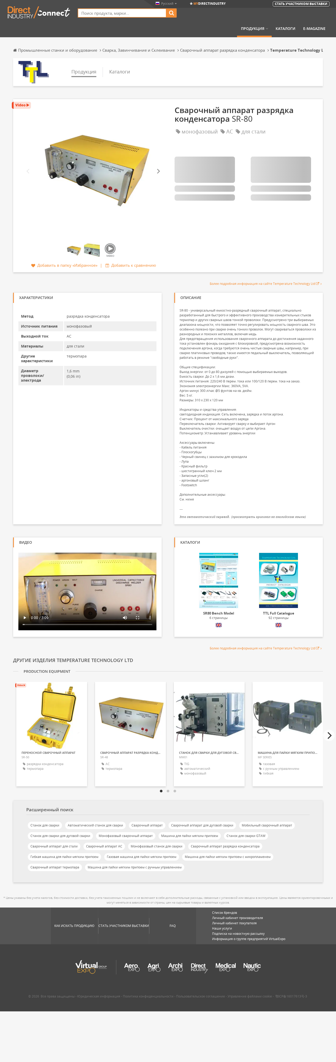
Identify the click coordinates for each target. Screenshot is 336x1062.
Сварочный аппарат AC (104, 846)
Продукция (252, 28)
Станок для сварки (44, 825)
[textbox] (122, 13)
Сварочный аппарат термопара (54, 867)
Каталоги (285, 28)
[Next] (158, 171)
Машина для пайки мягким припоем (189, 836)
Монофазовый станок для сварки (156, 846)
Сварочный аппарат (147, 825)
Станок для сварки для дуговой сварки (60, 836)
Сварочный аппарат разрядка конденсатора (225, 846)
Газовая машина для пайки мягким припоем (141, 857)
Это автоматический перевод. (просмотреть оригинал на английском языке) (243, 517)
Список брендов (224, 912)
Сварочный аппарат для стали (54, 846)
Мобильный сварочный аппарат (267, 825)
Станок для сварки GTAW (246, 836)
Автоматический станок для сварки (95, 825)
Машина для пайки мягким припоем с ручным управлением (135, 867)
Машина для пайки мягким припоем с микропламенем (228, 857)
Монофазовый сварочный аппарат (126, 836)
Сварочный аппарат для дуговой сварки (202, 825)
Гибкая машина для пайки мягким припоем (64, 857)
